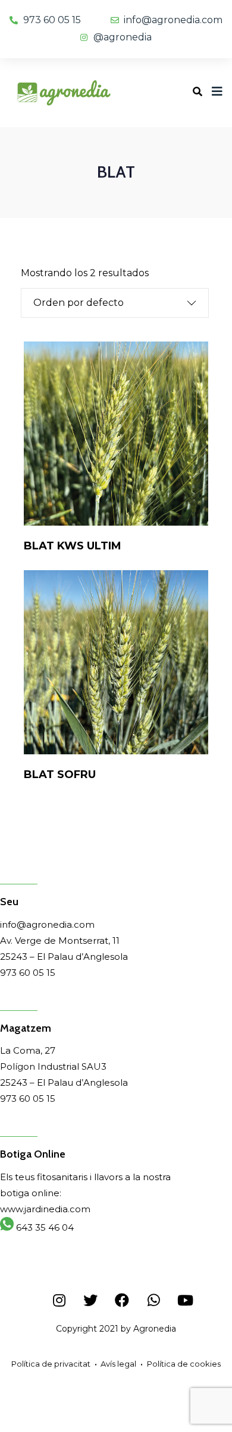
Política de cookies (184, 1363)
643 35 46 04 (44, 1227)
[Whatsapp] (153, 1300)
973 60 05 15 (27, 972)
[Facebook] (122, 1300)
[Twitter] (90, 1300)
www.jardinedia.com (45, 1209)
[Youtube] (185, 1300)
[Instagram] (59, 1300)
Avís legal (118, 1363)
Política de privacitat (50, 1363)
